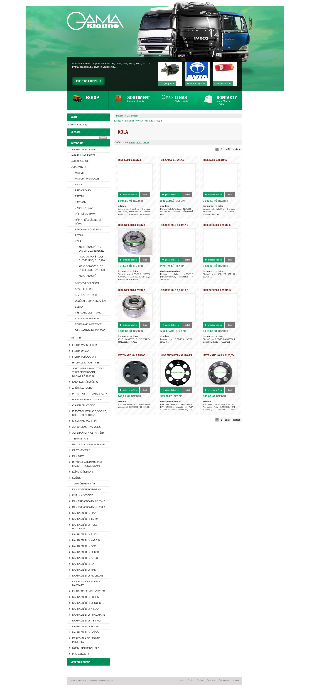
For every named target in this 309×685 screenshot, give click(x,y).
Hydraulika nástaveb (86, 362)
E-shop (117, 121)
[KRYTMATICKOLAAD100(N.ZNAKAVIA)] (132, 356)
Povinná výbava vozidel (87, 399)
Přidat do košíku (130, 195)
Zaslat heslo (132, 116)
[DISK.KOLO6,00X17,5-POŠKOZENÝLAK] (130, 161)
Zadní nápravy (84, 208)
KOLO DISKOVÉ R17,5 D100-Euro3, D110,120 (92, 258)
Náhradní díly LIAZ (84, 513)
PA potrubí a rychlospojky (89, 393)
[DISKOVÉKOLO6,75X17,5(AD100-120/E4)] (217, 226)
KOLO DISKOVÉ (87, 275)
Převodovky (83, 190)
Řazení (79, 196)
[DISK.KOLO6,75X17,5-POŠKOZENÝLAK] (173, 161)
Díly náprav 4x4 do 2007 (90, 330)
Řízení (79, 235)
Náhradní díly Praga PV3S (88, 614)
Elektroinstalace (87, 318)
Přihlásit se (121, 116)
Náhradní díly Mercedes (88, 602)
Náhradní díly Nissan (85, 608)
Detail (145, 195)
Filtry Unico (80, 350)
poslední (237, 149)
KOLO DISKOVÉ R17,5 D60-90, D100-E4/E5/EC (91, 249)
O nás (190, 680)
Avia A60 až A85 (80, 161)
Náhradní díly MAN (84, 569)
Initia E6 (76, 337)
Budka (79, 306)
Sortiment (211, 680)
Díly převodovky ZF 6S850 (88, 507)
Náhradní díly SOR (84, 546)
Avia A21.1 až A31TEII (83, 155)
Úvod (182, 680)
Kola (78, 241)
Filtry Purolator (83, 356)
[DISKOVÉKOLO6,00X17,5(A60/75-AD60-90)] (132, 226)
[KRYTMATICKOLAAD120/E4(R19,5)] (176, 356)
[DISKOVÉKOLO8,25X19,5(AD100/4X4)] (217, 291)
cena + (139, 142)
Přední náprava (85, 214)
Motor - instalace (87, 178)
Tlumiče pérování (83, 483)
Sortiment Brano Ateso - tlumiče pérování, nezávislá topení (88, 372)
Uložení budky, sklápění (90, 300)
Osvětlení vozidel (84, 405)
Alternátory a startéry (88, 432)
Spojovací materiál (85, 420)
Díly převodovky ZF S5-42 (88, 501)
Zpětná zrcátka (82, 387)
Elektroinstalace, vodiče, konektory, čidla (89, 413)
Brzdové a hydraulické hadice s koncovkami (87, 464)
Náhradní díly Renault (87, 620)
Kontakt (236, 680)
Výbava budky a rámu (88, 312)
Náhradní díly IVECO (85, 558)
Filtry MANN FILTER (84, 344)
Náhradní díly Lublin (85, 597)
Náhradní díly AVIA (133, 121)
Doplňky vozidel (83, 495)
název (132, 142)
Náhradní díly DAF (83, 563)
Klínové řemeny (82, 471)
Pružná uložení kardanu (88, 444)
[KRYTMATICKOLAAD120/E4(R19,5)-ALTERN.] (219, 356)
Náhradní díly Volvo (85, 632)
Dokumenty (224, 680)
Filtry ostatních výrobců (89, 591)
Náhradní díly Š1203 (85, 534)
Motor (79, 172)
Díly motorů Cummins (86, 489)
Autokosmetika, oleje (86, 426)
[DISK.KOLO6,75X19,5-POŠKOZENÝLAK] (216, 161)
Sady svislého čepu (85, 381)
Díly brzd (78, 456)
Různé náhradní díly (85, 647)
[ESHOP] (87, 100)
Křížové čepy (80, 450)
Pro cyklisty (80, 653)
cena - (146, 142)
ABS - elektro (84, 289)
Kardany (80, 202)
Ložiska (77, 477)
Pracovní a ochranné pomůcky (86, 640)
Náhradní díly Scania (85, 626)
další (227, 149)
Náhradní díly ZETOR (85, 552)
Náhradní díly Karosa (86, 540)
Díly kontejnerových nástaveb (86, 583)
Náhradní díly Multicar (87, 575)
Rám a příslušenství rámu (88, 221)
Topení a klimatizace (88, 324)
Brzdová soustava (87, 283)
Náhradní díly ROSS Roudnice (84, 526)
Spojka (79, 184)
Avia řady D (149, 121)
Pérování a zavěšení (88, 229)
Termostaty (80, 438)
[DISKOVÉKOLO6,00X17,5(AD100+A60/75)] (174, 226)
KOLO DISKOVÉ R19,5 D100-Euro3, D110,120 (92, 268)
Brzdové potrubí (86, 295)
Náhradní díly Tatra (85, 518)
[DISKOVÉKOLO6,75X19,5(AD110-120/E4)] (174, 291)
